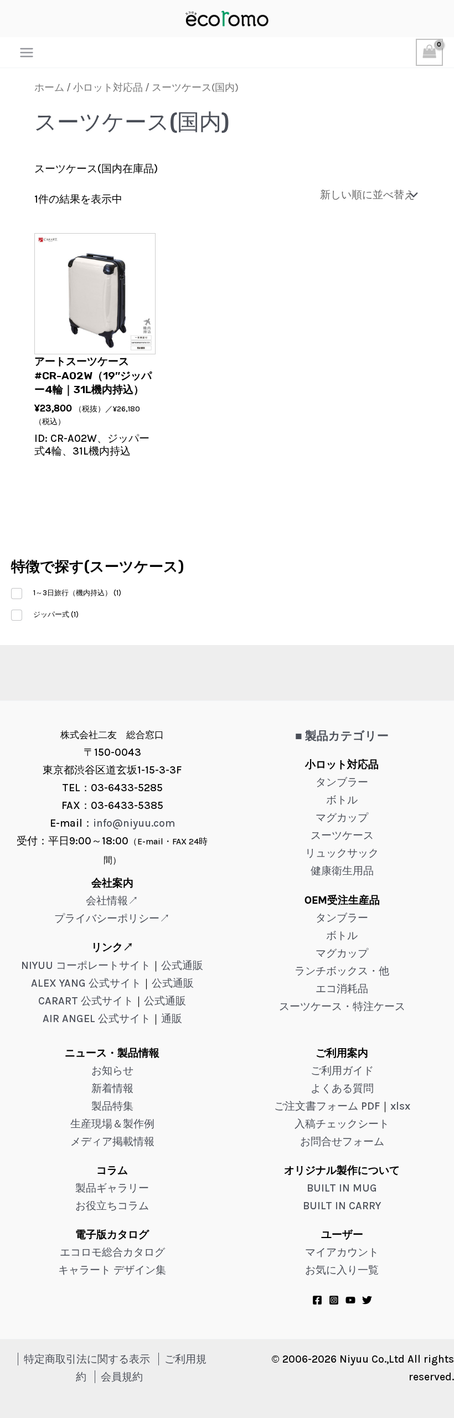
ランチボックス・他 (342, 971)
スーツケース (342, 835)
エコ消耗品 (342, 988)
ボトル (342, 799)
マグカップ (342, 817)
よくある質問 (342, 1088)
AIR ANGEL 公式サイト (97, 1018)
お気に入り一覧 (342, 1270)
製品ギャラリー (112, 1188)
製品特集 (112, 1106)
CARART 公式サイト (85, 1000)
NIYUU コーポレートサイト (86, 965)
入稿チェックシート (342, 1123)
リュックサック (342, 853)
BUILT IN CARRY (342, 1205)
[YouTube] (350, 1300)
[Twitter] (367, 1300)
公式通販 (182, 965)
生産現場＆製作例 (112, 1123)
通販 (171, 1018)
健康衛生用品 (342, 870)
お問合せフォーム (342, 1141)
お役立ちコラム (112, 1205)
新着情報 (112, 1088)
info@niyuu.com (134, 823)
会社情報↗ (112, 900)
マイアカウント (342, 1252)
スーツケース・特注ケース (342, 1006)
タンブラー (342, 782)
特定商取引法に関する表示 (87, 1359)
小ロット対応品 (108, 88)
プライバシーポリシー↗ (112, 918)
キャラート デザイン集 (112, 1270)
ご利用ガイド (342, 1070)
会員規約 (122, 1376)
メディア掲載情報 (112, 1141)
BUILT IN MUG (342, 1188)
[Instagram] (334, 1300)
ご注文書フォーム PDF (327, 1106)
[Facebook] (317, 1300)
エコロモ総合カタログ (112, 1252)
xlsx (400, 1106)
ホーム (49, 88)
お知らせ (112, 1070)
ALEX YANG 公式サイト (86, 983)
